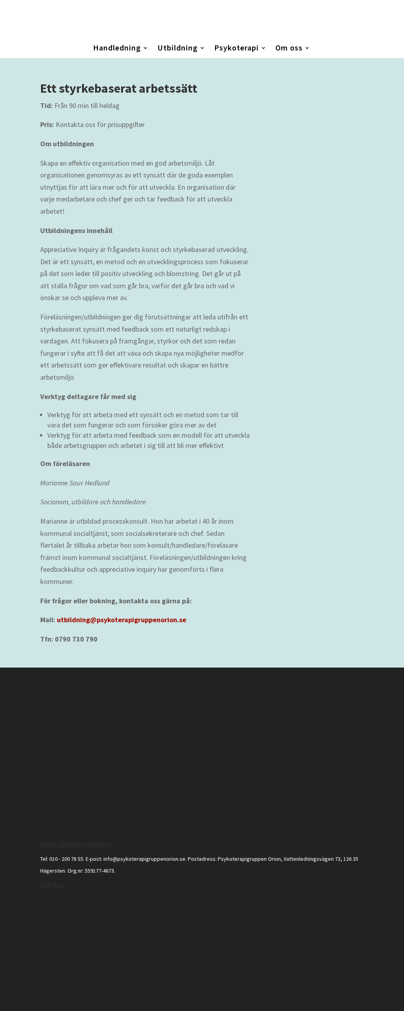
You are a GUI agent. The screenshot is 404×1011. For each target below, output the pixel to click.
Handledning (117, 48)
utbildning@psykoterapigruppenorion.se (121, 619)
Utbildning (177, 48)
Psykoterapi (236, 48)
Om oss (289, 48)
